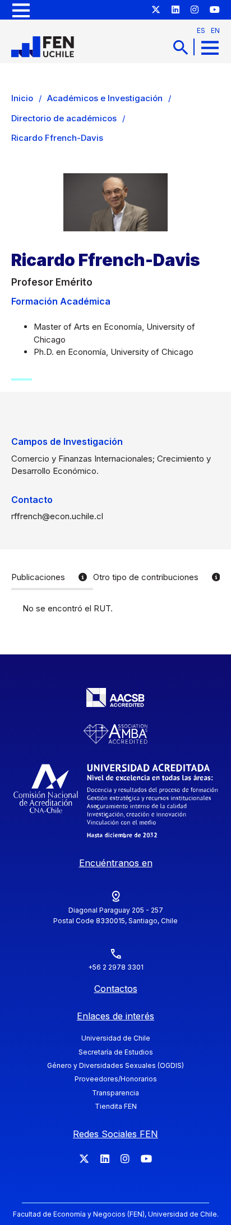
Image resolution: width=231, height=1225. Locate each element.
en (215, 30)
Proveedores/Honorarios (116, 1079)
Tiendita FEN (116, 1106)
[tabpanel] (115, 608)
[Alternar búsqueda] (180, 47)
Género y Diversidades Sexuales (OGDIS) (115, 1065)
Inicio (22, 98)
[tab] (52, 578)
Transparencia (115, 1093)
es (201, 30)
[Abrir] (21, 10)
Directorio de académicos (64, 118)
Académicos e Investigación (105, 98)
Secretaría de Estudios (115, 1052)
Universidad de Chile (115, 1038)
